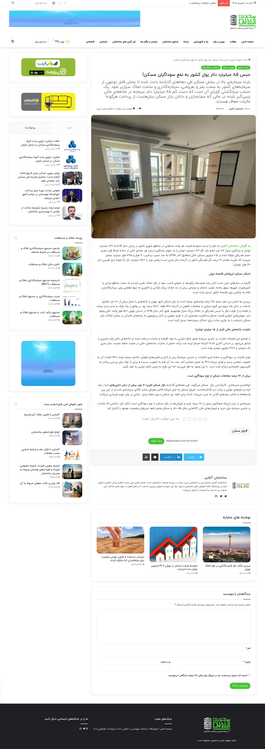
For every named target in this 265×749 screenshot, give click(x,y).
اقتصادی (90, 41)
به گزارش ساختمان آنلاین (235, 246)
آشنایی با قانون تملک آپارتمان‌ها (42, 414)
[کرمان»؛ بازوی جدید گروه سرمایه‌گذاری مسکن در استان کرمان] (72, 162)
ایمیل (246, 662)
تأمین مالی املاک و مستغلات (44, 264)
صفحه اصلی (247, 41)
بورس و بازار (219, 41)
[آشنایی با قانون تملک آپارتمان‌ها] (72, 420)
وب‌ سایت (165, 662)
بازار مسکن (239, 431)
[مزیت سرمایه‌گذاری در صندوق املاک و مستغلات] (72, 301)
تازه (69, 128)
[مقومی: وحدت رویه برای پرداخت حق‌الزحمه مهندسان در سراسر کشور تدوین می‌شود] (72, 195)
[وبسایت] (224, 496)
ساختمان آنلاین (236, 108)
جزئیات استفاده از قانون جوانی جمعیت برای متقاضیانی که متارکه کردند (122, 558)
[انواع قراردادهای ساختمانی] (72, 437)
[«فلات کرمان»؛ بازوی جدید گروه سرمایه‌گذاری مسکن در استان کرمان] (72, 146)
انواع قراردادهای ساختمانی (45, 432)
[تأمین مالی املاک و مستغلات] (72, 269)
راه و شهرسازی (201, 41)
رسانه (186, 41)
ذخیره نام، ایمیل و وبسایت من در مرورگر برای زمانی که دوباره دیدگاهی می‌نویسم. (207, 675)
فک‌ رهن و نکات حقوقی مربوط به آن (40, 483)
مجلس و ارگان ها (148, 41)
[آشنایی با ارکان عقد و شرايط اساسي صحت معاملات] (72, 455)
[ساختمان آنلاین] (242, 21)
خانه (245, 60)
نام (248, 648)
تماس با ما (123, 729)
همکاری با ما (100, 729)
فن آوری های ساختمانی (123, 41)
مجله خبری (236, 60)
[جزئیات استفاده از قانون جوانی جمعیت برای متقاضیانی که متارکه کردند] (120, 540)
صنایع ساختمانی (170, 41)
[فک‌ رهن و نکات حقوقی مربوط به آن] (72, 489)
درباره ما (112, 729)
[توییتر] (220, 496)
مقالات (233, 41)
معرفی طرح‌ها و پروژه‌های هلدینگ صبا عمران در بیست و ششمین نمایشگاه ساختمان (175, 3)
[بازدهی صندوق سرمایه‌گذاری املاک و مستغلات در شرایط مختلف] (72, 253)
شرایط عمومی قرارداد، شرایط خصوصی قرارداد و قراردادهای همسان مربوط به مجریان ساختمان (40, 469)
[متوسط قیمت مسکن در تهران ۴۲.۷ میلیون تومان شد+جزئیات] (173, 544)
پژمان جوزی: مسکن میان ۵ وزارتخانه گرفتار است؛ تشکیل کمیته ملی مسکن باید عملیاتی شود (39, 177)
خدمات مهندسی (139, 729)
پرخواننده (30, 128)
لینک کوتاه (156, 441)
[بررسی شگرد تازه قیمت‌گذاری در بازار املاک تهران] (226, 544)
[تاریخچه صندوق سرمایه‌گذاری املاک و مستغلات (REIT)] (72, 285)
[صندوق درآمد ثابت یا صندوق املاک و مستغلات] (72, 317)
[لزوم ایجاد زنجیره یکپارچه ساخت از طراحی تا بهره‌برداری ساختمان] (72, 213)
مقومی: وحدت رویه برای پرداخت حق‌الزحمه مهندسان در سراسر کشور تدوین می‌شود (41, 194)
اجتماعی (103, 41)
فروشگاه (153, 729)
